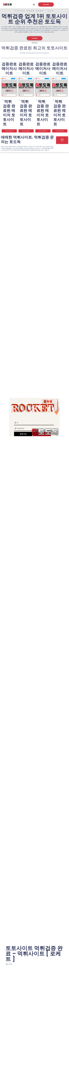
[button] (34, 4)
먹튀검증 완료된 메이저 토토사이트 (9, 113)
